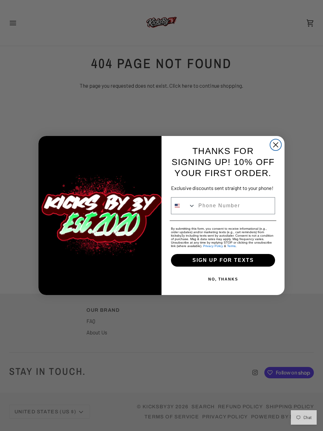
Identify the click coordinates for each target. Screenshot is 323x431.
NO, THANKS (223, 279)
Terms (231, 246)
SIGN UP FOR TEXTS (223, 260)
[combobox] (183, 206)
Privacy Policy (213, 246)
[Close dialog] (275, 145)
